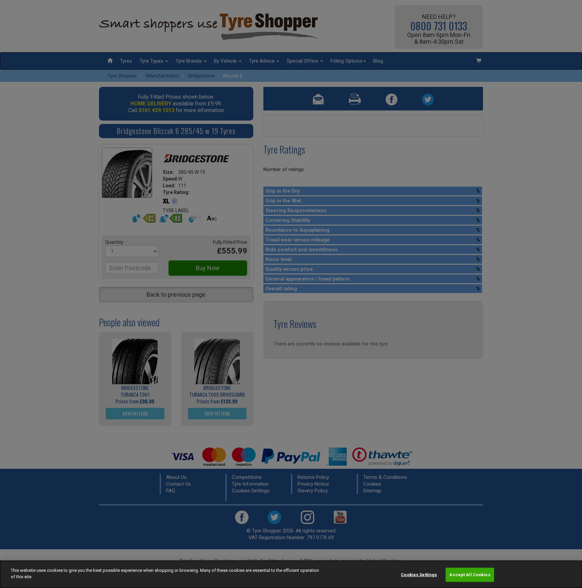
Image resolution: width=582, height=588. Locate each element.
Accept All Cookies (469, 574)
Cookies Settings (419, 574)
